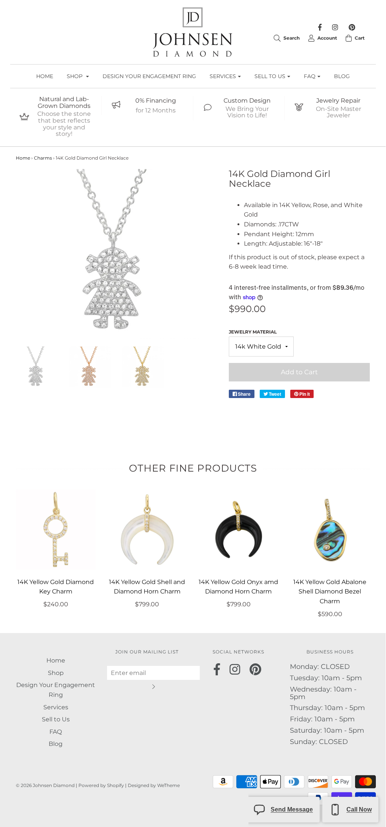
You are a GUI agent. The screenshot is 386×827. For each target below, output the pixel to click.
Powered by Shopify (101, 785)
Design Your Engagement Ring (149, 76)
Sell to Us (56, 719)
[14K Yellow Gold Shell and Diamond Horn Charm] (147, 529)
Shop (56, 672)
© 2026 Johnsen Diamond (46, 785)
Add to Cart (299, 372)
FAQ (55, 731)
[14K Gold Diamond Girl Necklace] (37, 367)
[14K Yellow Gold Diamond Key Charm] (56, 529)
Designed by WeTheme (154, 785)
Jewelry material (253, 332)
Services (55, 707)
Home (44, 76)
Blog (342, 76)
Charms (43, 158)
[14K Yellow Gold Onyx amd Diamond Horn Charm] (239, 529)
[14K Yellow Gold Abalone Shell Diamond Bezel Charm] (330, 529)
